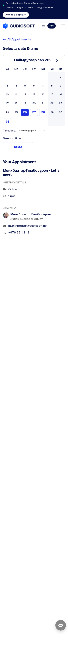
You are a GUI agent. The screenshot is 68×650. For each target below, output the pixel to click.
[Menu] (63, 26)
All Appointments (19, 39)
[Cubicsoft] (19, 26)
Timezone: (9, 130)
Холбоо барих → (15, 14)
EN (43, 25)
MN (51, 25)
